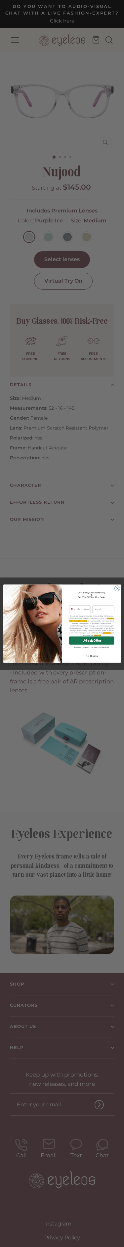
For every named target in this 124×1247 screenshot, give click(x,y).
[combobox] (72, 609)
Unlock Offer (91, 640)
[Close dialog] (117, 588)
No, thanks (91, 656)
